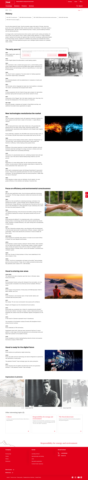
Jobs (33, 458)
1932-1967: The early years (11, 17)
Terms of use (13, 477)
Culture (7, 456)
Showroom (7, 461)
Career (75, 1)
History (7, 458)
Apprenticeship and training (38, 456)
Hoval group (8, 453)
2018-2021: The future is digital (12, 19)
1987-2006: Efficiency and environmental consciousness (45, 17)
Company (70, 1)
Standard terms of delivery (28, 477)
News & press (8, 469)
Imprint (8, 477)
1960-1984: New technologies (25, 17)
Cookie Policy (38, 477)
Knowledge (9, 6)
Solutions (16, 6)
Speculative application (37, 461)
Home (6, 10)
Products (24, 6)
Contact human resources (37, 463)
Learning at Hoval (35, 453)
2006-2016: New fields (63, 17)
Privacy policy (20, 477)
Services (31, 6)
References (8, 472)
